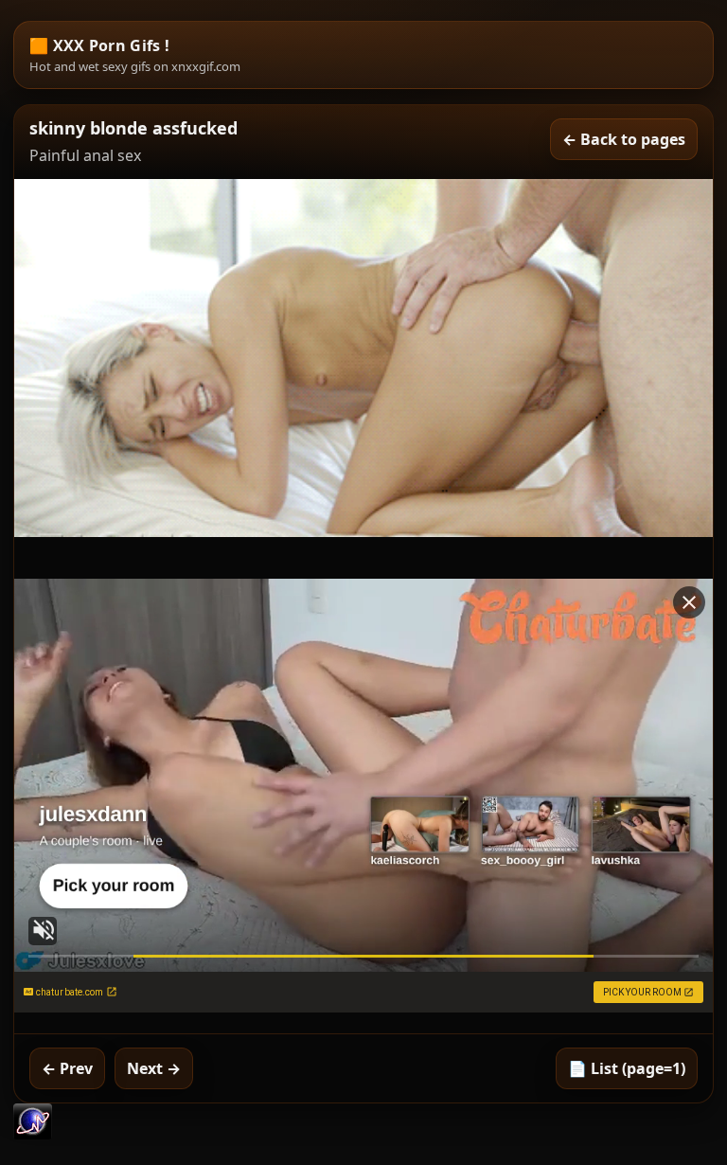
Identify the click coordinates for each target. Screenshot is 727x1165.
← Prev (67, 1068)
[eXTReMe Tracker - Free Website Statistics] (32, 1133)
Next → (154, 1068)
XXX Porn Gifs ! (111, 45)
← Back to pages (623, 139)
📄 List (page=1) (626, 1068)
